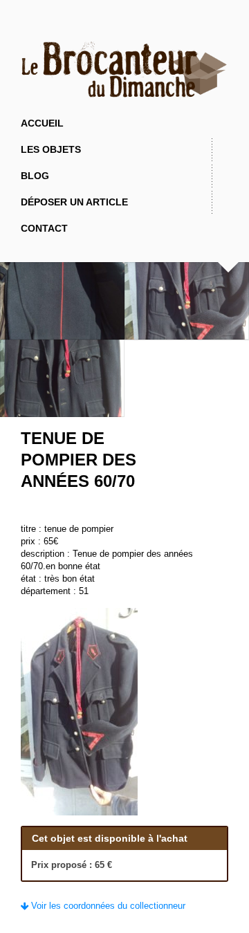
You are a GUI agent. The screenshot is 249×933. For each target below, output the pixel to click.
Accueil (42, 123)
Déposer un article (74, 201)
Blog (35, 175)
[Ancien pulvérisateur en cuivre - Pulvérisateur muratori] (204, 459)
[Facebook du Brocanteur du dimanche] (124, 27)
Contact (44, 228)
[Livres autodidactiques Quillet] (222, 459)
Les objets (51, 149)
